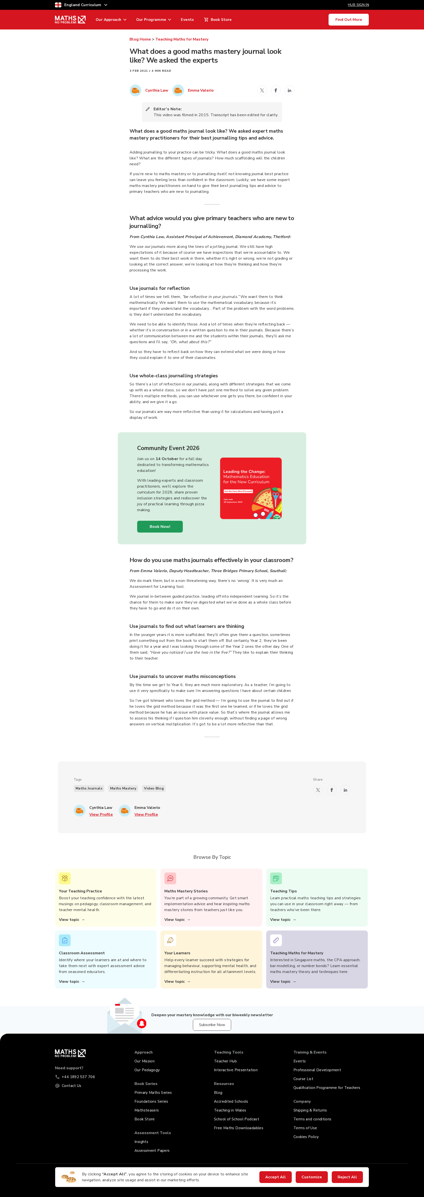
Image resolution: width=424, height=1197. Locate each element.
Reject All (347, 1177)
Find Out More (348, 19)
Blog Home (140, 39)
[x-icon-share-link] (262, 90)
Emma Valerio (201, 90)
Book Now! (160, 526)
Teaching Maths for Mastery (181, 39)
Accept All (275, 1177)
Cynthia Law (156, 90)
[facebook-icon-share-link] (276, 90)
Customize (312, 1177)
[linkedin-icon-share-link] (289, 90)
